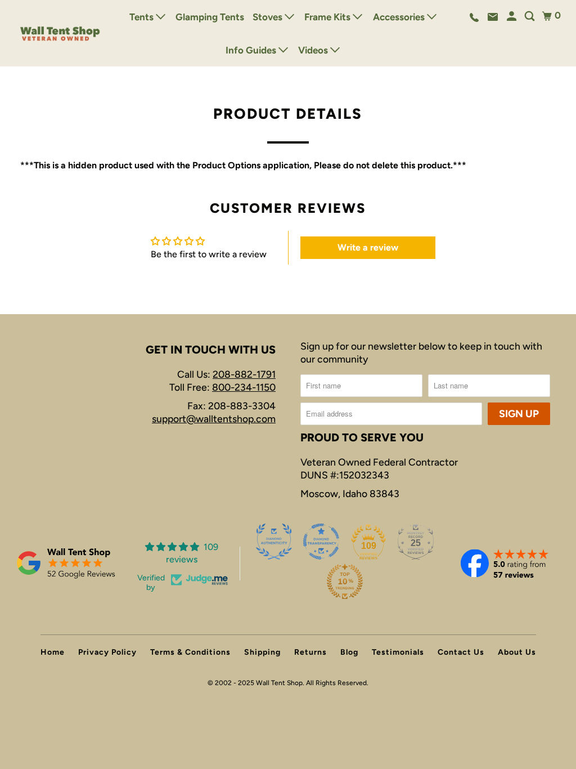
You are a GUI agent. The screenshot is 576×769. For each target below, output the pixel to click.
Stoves (269, 17)
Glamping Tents (210, 17)
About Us (517, 652)
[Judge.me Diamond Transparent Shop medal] (321, 542)
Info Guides (252, 50)
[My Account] (512, 17)
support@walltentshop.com (214, 418)
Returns (310, 652)
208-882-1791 (244, 374)
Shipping (262, 652)
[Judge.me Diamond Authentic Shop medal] (274, 542)
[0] (547, 16)
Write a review (368, 247)
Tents (142, 17)
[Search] (530, 17)
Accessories (400, 17)
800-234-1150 (244, 387)
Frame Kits (328, 17)
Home (52, 652)
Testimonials (398, 652)
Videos (314, 50)
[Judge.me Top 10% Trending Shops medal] (345, 582)
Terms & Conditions (190, 652)
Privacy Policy (107, 652)
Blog (349, 652)
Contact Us (461, 652)
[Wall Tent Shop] (60, 33)
